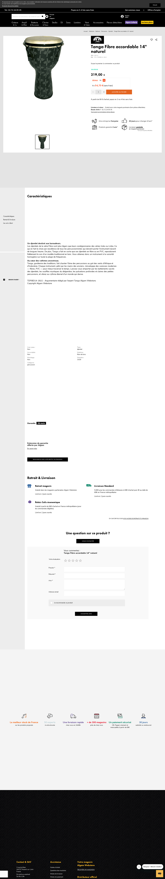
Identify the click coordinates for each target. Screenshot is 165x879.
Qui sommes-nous (132, 10)
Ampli (24, 23)
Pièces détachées (114, 22)
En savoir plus (32, 448)
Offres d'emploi (154, 10)
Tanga (77, 280)
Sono (68, 22)
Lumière (77, 22)
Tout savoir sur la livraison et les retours (103, 112)
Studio (54, 22)
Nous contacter (88, 541)
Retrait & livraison (9, 219)
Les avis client (8, 223)
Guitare (15, 23)
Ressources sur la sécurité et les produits (47, 459)
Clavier (45, 23)
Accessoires (98, 22)
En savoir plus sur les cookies (10, 6)
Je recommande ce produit (63, 603)
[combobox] (28, 16)
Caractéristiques (8, 216)
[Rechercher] (42, 17)
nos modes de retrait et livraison (135, 518)
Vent (87, 23)
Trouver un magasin (86, 869)
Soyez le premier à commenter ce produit (105, 63)
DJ (62, 22)
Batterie (34, 23)
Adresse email (53, 592)
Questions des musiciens (58, 871)
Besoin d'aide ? (14, 280)
